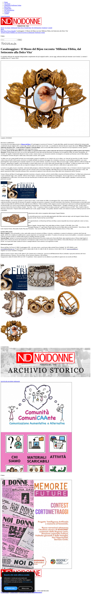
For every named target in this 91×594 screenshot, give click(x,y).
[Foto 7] (14, 344)
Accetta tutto (11, 588)
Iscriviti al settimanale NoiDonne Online (33, 32)
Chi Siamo (7, 4)
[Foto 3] (68, 290)
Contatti (6, 13)
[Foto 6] (68, 317)
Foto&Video (7, 8)
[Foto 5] (41, 317)
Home (6, 2)
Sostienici (7, 12)
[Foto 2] (41, 290)
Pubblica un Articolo (16, 32)
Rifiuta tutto (25, 588)
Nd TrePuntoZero (9, 10)
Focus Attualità (11, 31)
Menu (2, 29)
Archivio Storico (5, 32)
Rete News (7, 7)
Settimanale (14, 28)
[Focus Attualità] (9, 44)
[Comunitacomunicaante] (36, 472)
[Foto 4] (14, 317)
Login (2, 16)
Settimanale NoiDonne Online (12, 5)
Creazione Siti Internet (30, 592)
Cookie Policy (14, 592)
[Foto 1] (14, 290)
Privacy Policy (5, 592)
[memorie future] (36, 568)
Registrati (7, 16)
